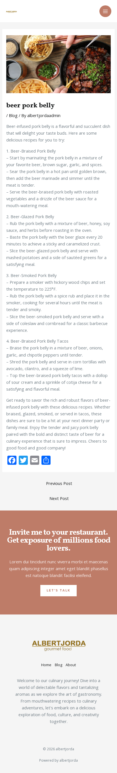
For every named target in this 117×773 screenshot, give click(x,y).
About (71, 664)
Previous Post (59, 483)
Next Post (59, 498)
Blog (13, 115)
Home (46, 664)
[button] (58, 590)
